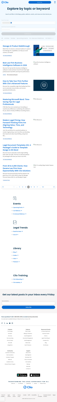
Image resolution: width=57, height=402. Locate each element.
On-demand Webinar (7, 55)
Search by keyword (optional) (8, 26)
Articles (6, 38)
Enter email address (5, 300)
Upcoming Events (22, 38)
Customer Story (6, 180)
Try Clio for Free (27, 33)
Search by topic (5, 20)
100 (43, 187)
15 (31, 187)
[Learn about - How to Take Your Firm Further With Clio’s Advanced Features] (28, 86)
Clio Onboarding (17, 279)
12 (22, 187)
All (2, 38)
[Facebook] (2, 323)
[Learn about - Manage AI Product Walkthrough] (28, 51)
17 (37, 187)
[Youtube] (9, 323)
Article (4, 74)
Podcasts (15, 261)
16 (34, 187)
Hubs (14, 258)
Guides (13, 38)
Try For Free (39, 2)
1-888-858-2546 (17, 317)
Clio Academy (16, 282)
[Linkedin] (7, 323)
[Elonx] (4, 323)
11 (19, 187)
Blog (14, 252)
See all (15, 234)
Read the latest (17, 231)
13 (25, 187)
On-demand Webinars (36, 38)
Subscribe (28, 307)
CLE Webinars (49, 38)
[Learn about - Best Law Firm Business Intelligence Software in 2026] (28, 68)
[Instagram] (12, 323)
